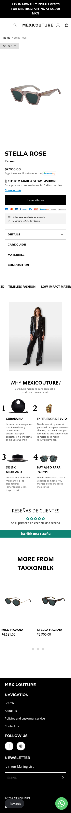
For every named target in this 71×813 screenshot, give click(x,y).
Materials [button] (16, 255)
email (12, 778)
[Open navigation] (9, 25)
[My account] (58, 25)
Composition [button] (18, 265)
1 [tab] (29, 650)
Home (6, 37)
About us (11, 711)
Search (9, 703)
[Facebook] (9, 746)
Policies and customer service (25, 718)
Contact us (12, 726)
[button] (49, 173)
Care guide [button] (17, 244)
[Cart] (66, 25)
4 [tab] (44, 650)
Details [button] (14, 234)
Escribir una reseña (36, 533)
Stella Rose (20, 37)
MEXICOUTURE (22, 798)
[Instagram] (21, 746)
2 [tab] (34, 650)
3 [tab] (39, 650)
